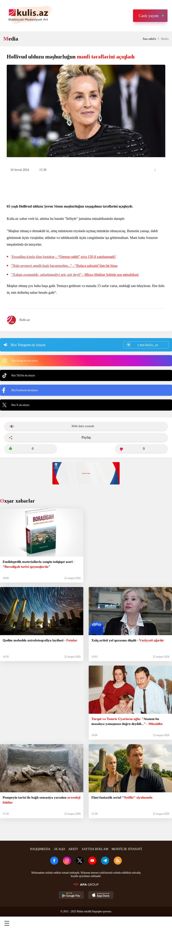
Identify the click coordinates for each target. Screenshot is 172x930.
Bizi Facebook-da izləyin (24, 390)
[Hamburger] (6, 923)
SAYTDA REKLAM (95, 849)
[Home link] (85, 923)
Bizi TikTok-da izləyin (23, 375)
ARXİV (73, 849)
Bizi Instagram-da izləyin (24, 360)
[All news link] (165, 923)
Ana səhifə (149, 39)
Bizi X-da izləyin (20, 405)
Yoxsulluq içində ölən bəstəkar (63, 257)
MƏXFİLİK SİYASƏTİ (127, 849)
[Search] (46, 923)
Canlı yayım (149, 15)
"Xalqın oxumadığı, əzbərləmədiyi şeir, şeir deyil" (74, 274)
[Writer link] (125, 923)
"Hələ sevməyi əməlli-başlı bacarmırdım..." (64, 266)
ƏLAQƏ (59, 849)
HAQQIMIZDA (40, 849)
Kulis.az (24, 319)
